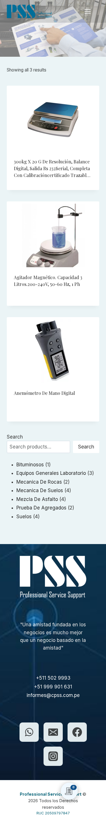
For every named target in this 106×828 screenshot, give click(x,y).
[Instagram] (53, 756)
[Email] (53, 732)
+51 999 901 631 (53, 687)
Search (15, 437)
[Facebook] (77, 732)
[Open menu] (90, 11)
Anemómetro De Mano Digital (44, 393)
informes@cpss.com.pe (53, 695)
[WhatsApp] (29, 732)
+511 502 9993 (53, 678)
